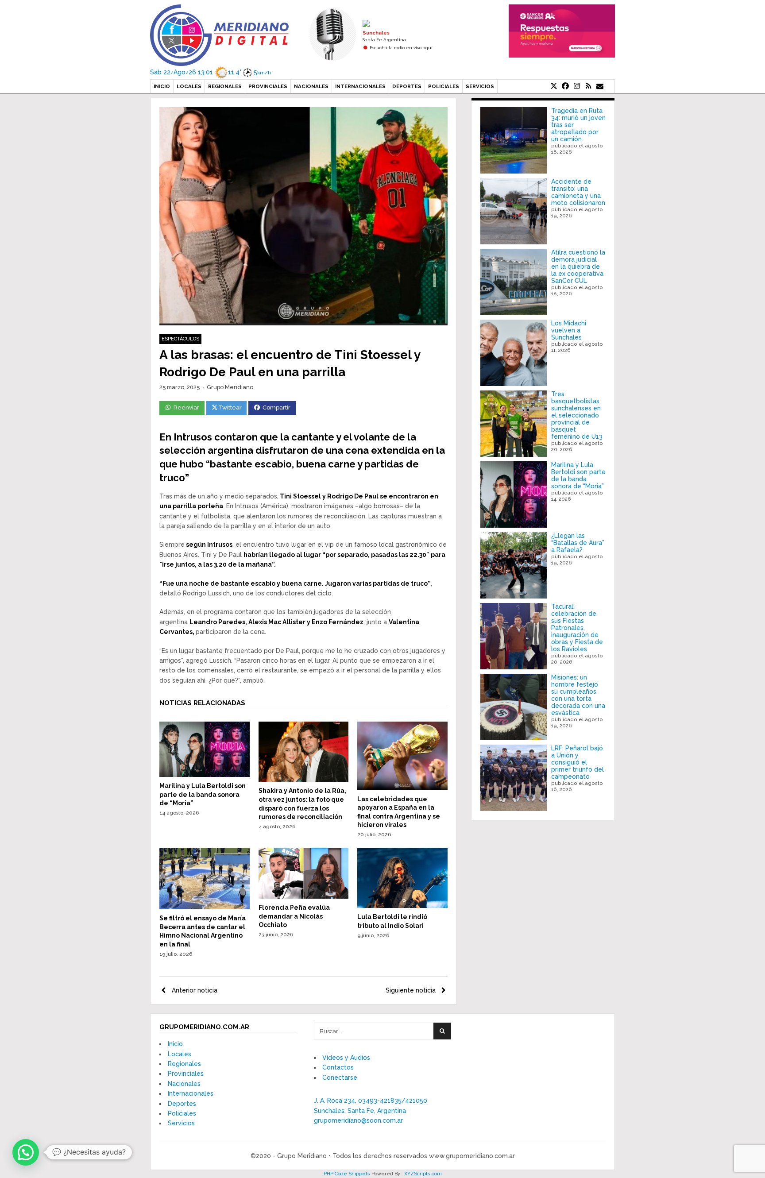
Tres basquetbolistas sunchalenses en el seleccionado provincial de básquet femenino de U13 (577, 415)
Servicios (480, 86)
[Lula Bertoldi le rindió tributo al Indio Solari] (402, 905)
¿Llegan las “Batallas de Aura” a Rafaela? (577, 542)
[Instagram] (577, 86)
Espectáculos (180, 339)
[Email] (600, 86)
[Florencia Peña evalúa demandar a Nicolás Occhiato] (304, 896)
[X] (554, 86)
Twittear (230, 407)
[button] (25, 1152)
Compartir (276, 407)
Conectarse (339, 1077)
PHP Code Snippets (347, 1174)
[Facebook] (565, 86)
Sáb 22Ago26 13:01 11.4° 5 (210, 72)
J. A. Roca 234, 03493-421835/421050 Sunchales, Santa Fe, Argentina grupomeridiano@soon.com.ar (370, 1110)
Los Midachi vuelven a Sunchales (568, 330)
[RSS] (588, 86)
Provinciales (267, 86)
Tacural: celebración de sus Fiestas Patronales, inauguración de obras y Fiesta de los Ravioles (577, 628)
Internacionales (360, 86)
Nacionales (311, 86)
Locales (189, 86)
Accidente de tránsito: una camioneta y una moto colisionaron (578, 192)
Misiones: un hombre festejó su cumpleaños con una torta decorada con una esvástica (578, 695)
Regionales (225, 86)
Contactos (338, 1067)
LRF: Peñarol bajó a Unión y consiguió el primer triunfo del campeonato (577, 762)
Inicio (162, 86)
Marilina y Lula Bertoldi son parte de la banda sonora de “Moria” (202, 794)
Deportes (406, 86)
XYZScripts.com (423, 1174)
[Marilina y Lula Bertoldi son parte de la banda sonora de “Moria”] (204, 774)
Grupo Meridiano (230, 387)
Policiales (443, 86)
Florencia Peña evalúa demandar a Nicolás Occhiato (294, 916)
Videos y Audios (346, 1057)
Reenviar (186, 407)
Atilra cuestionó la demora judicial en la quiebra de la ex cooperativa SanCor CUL (578, 266)
